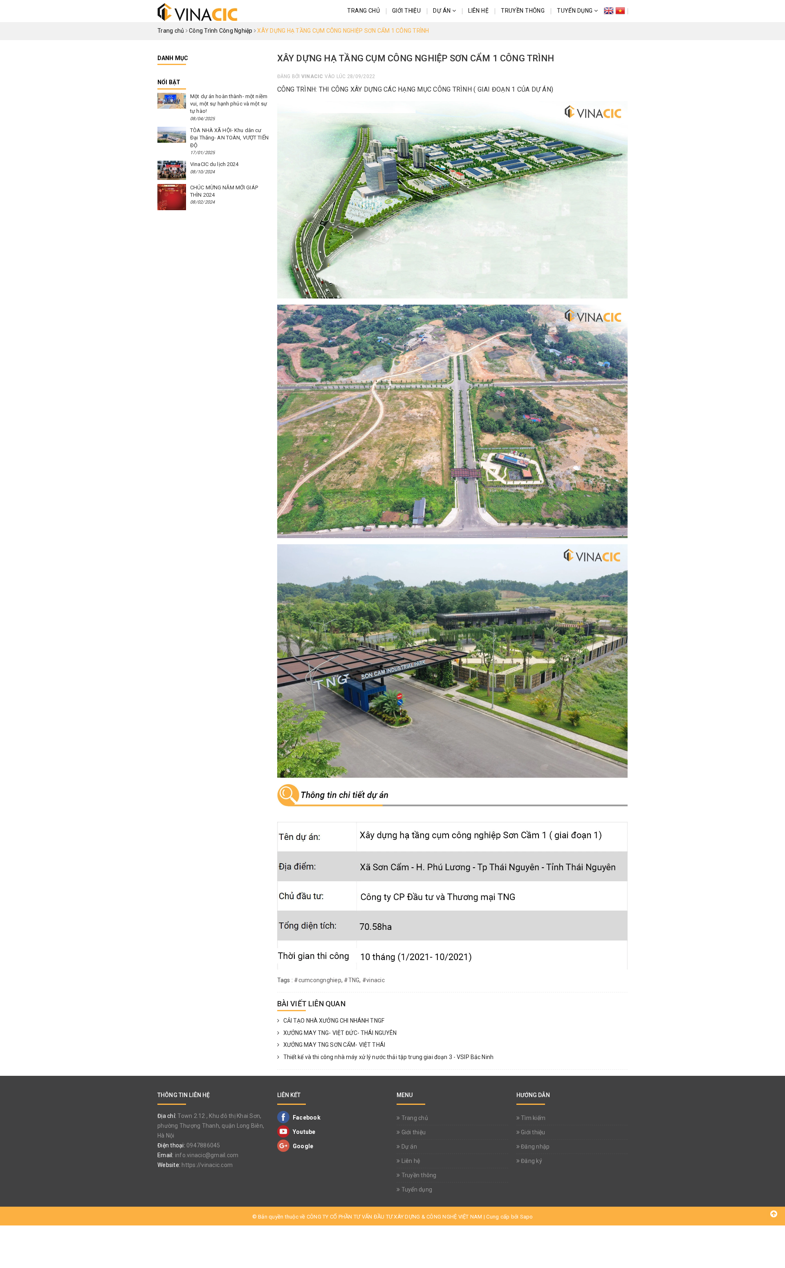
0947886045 (203, 1145)
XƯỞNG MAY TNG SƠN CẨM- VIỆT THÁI (334, 1044)
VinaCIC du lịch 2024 (214, 164)
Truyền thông (523, 10)
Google (303, 1146)
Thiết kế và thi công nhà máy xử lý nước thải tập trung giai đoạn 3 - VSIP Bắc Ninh (388, 1057)
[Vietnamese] (620, 11)
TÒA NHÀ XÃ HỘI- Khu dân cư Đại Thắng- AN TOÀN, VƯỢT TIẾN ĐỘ (229, 137)
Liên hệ (478, 10)
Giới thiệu (406, 10)
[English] (609, 11)
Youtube (304, 1132)
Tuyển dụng (575, 10)
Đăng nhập (535, 1146)
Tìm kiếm (532, 1118)
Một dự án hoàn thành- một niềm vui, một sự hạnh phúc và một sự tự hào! (228, 103)
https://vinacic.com (207, 1165)
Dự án (442, 10)
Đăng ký (531, 1161)
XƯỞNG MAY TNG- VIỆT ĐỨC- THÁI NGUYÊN (340, 1033)
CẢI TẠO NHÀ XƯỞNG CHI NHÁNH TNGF (333, 1020)
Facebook (306, 1117)
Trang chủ (363, 10)
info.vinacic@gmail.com (207, 1155)
